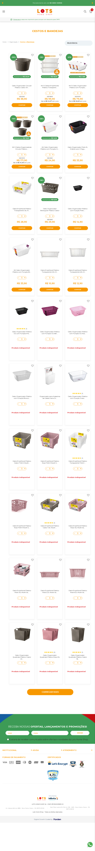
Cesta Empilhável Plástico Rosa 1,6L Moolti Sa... (78, 527)
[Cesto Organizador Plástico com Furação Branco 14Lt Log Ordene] (22, 375)
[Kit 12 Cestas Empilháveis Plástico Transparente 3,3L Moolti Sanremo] (50, 65)
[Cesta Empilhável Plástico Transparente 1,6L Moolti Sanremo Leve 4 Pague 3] (22, 188)
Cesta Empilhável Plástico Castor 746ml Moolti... (22, 462)
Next (92, 2)
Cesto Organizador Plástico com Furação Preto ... (77, 209)
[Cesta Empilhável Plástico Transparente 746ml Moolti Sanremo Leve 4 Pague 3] (77, 440)
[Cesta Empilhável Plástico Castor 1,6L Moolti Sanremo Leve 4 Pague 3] (50, 505)
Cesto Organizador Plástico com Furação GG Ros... (77, 332)
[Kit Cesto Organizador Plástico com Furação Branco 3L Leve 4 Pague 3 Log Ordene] (22, 249)
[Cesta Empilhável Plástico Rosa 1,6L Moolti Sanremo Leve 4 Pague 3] (77, 505)
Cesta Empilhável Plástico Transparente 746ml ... (78, 462)
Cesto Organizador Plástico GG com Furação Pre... (22, 332)
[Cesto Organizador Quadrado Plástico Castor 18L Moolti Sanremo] (77, 634)
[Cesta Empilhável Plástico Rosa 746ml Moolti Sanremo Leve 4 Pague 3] (50, 440)
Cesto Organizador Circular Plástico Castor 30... (22, 86)
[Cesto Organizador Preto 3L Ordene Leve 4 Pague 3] (77, 126)
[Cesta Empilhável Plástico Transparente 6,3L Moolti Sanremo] (77, 249)
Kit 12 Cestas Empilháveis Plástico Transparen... (50, 86)
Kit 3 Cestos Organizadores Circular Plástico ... (21, 148)
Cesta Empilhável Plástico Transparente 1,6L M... (22, 209)
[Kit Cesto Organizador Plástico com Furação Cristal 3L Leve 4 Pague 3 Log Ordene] (50, 126)
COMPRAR (21, 105)
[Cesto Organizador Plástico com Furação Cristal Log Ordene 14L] (77, 375)
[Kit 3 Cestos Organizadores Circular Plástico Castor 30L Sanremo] (22, 126)
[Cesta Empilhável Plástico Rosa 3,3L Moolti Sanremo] (50, 570)
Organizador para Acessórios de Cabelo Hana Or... (50, 397)
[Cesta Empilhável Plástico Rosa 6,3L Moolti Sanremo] (77, 570)
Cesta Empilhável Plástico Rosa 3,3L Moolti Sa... (50, 591)
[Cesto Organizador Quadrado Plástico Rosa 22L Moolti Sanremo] (50, 634)
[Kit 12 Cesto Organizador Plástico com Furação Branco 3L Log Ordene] (77, 65)
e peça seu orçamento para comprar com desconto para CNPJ (36, 19)
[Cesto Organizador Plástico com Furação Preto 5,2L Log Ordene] (77, 188)
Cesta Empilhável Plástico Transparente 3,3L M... (50, 271)
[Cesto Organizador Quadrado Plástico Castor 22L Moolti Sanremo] (22, 634)
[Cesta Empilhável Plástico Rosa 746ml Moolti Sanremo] (22, 505)
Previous (2, 2)
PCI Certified (73, 764)
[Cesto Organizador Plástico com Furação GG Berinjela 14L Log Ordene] (50, 311)
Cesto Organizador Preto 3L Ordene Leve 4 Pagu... (78, 148)
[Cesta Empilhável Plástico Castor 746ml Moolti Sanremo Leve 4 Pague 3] (22, 440)
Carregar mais (50, 692)
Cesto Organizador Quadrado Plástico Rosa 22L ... (50, 657)
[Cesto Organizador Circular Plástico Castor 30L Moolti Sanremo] (22, 65)
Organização (13, 42)
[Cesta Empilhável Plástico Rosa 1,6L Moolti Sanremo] (22, 570)
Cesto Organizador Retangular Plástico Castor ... (49, 210)
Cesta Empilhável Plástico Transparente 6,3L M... (78, 271)
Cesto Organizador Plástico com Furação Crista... (77, 397)
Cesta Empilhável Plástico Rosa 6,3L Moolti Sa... (78, 591)
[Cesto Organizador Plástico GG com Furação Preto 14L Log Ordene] (22, 311)
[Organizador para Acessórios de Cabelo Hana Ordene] (50, 375)
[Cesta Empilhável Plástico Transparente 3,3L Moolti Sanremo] (50, 249)
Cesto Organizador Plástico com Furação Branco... (22, 397)
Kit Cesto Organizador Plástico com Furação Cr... (50, 148)
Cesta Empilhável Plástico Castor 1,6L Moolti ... (50, 527)
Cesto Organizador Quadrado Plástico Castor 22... (22, 657)
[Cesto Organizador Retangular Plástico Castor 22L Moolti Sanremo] (50, 188)
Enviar (80, 733)
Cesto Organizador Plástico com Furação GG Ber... (50, 332)
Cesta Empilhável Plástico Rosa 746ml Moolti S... (50, 462)
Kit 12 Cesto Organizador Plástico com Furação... (78, 86)
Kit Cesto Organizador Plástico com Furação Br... (22, 271)
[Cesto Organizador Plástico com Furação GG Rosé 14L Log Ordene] (77, 311)
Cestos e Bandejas (27, 42)
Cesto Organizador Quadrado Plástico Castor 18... (78, 657)
